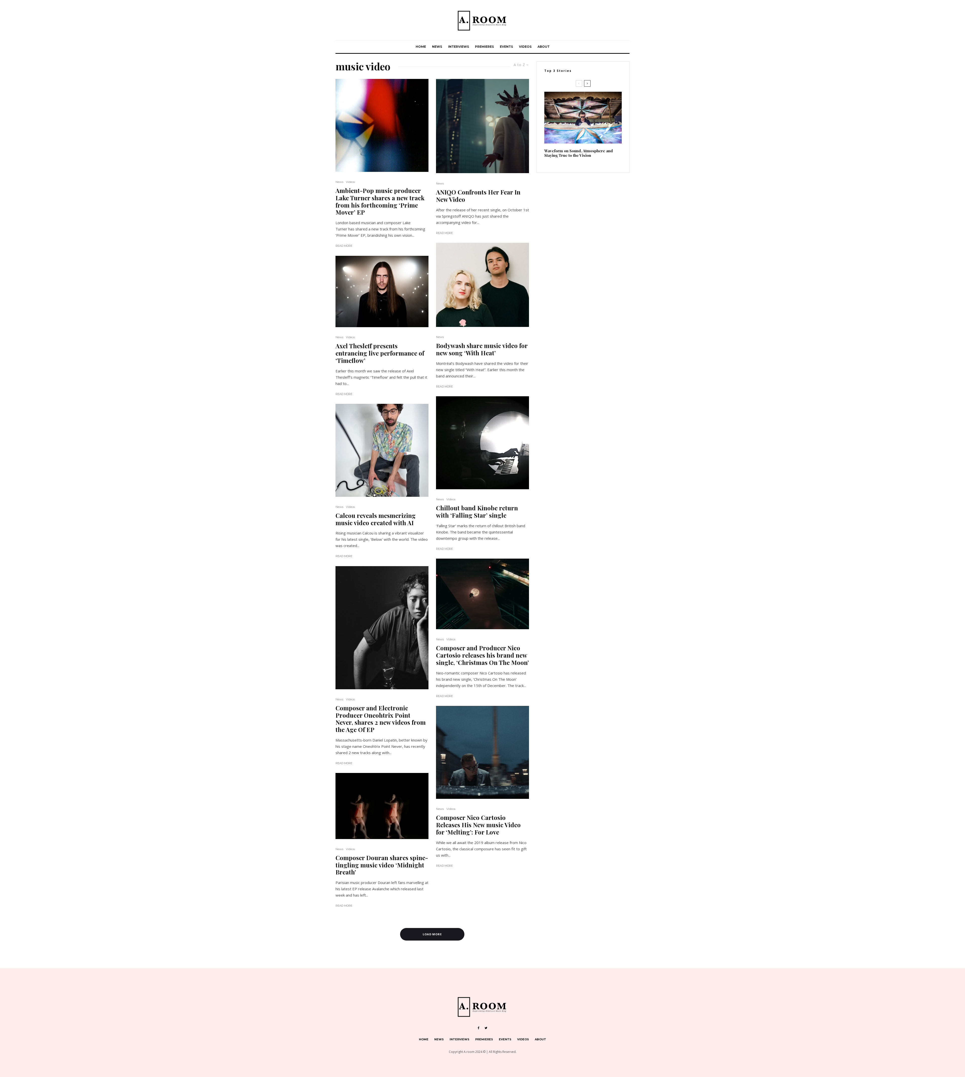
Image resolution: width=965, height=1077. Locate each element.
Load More (432, 934)
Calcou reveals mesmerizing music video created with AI (375, 519)
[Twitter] (486, 1028)
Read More (343, 246)
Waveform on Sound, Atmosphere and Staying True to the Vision (578, 153)
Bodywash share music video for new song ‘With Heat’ (481, 349)
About (544, 46)
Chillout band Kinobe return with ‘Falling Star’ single (477, 511)
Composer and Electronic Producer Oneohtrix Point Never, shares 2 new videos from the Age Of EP (380, 718)
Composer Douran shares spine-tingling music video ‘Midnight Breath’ (381, 865)
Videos (525, 46)
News (437, 46)
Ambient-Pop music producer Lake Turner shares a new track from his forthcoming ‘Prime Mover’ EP (379, 201)
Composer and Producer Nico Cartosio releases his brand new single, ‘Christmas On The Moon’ (482, 655)
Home (421, 46)
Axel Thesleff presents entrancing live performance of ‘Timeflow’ (379, 353)
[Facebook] (478, 1028)
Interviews (458, 46)
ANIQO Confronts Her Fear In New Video (478, 195)
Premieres (484, 46)
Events (506, 46)
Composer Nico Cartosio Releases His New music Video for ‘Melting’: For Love (478, 825)
